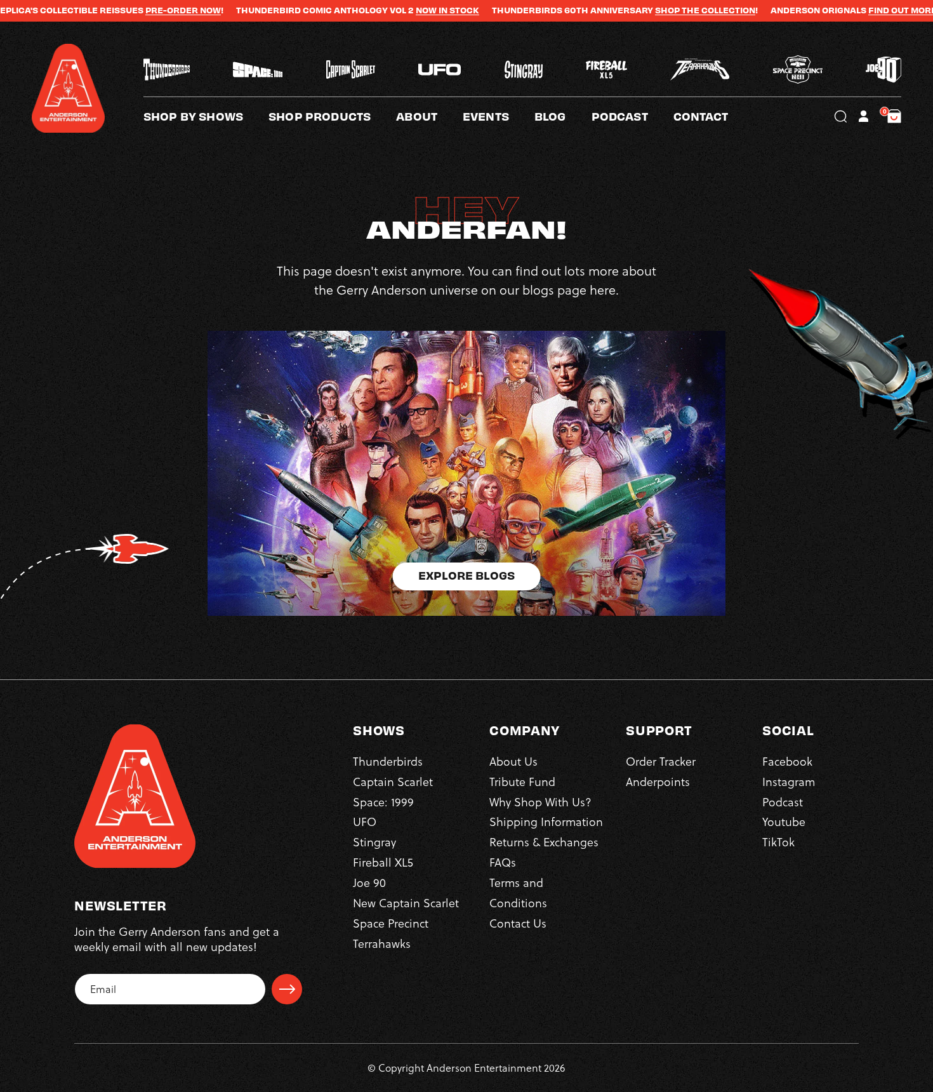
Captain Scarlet (393, 781)
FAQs (502, 861)
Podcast (782, 801)
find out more (848, 10)
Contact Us (517, 922)
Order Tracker (661, 760)
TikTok (778, 842)
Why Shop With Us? (540, 801)
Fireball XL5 (383, 861)
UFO (364, 821)
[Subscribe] (287, 989)
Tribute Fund (522, 781)
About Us (513, 760)
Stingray (374, 842)
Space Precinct (390, 922)
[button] (429, 116)
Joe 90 (369, 882)
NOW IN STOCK (393, 10)
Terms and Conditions (518, 892)
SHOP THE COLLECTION (650, 10)
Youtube (783, 821)
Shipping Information (546, 821)
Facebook (787, 760)
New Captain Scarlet (406, 902)
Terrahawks (382, 943)
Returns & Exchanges (544, 842)
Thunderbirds (388, 760)
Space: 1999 (383, 801)
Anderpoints (658, 781)
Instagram (788, 781)
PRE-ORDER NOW (128, 10)
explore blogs (466, 575)
